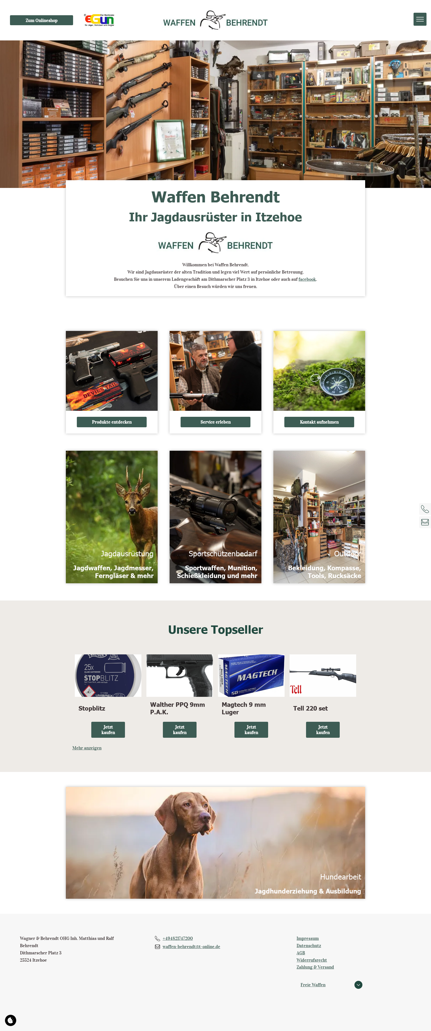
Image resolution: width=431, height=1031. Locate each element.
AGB (301, 953)
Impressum (308, 938)
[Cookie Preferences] (10, 1020)
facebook (307, 279)
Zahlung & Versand (315, 967)
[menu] (420, 19)
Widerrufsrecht (312, 960)
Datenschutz (309, 945)
